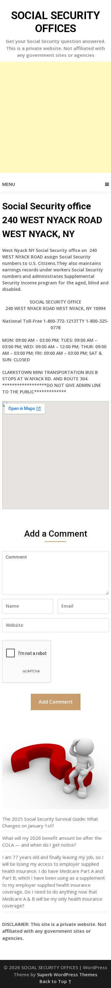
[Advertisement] (55, 117)
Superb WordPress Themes (67, 974)
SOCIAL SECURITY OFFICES (55, 22)
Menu (8, 184)
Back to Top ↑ (55, 981)
